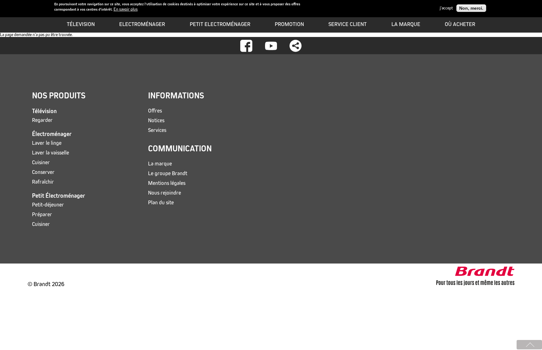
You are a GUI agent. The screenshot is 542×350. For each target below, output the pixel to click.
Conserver (43, 172)
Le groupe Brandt (167, 173)
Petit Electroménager (220, 24)
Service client (347, 24)
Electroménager (142, 24)
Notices (156, 120)
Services (157, 130)
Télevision (81, 24)
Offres (155, 110)
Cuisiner (41, 162)
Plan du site (161, 202)
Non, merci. (471, 8)
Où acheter (460, 24)
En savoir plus (126, 9)
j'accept (446, 8)
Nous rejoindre (164, 193)
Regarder (42, 120)
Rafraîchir (43, 182)
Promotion (289, 24)
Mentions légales (166, 183)
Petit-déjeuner (48, 204)
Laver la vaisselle (50, 152)
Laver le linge (46, 143)
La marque (405, 24)
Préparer (42, 214)
